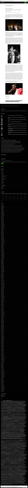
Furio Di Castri (22, 430)
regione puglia (19, 466)
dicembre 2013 (2, 372)
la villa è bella (23, 444)
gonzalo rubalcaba (23, 435)
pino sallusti (24, 464)
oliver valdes (10, 459)
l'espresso (6, 444)
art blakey (15, 408)
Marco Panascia (24, 449)
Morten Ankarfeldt (19, 457)
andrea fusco (22, 405)
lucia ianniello (12, 447)
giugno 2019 (2, 304)
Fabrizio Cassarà (18, 425)
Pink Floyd (8, 464)
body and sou (23, 410)
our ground (8, 460)
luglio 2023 (2, 246)
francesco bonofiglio (18, 427)
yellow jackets (19, 483)
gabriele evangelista (7, 431)
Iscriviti (2, 163)
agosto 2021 (2, 272)
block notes (12, 410)
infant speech (12, 438)
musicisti (2, 186)
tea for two (9, 477)
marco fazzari (15, 449)
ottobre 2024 (2, 226)
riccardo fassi (18, 467)
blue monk (13, 410)
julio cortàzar (7, 443)
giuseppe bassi (8, 435)
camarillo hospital (22, 411)
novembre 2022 (2, 254)
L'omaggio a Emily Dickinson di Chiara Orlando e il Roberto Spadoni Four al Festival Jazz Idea (17, 134)
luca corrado (11, 446)
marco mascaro (20, 449)
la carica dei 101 (8, 444)
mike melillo (17, 455)
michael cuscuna (2, 455)
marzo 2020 (2, 292)
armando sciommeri (4, 408)
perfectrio (11, 462)
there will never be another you (24, 478)
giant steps (5, 434)
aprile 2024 (2, 234)
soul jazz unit (17, 473)
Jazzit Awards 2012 (8, 441)
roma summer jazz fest (3, 470)
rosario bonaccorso (11, 470)
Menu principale (27, 2)
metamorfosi (25, 454)
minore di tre (13, 456)
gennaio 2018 (2, 326)
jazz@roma (2, 2)
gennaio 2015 (2, 355)
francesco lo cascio (12, 429)
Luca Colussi (9, 446)
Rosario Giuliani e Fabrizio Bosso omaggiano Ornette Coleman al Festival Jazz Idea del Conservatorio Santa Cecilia (12, 149)
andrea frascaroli (19, 405)
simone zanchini (5, 473)
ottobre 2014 (2, 359)
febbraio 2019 (2, 309)
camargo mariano (19, 411)
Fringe (11, 430)
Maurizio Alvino (12, 12)
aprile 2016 (2, 343)
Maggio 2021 (2, 276)
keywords (25, 443)
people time (6, 462)
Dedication (4, 419)
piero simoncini (3, 463)
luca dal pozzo (16, 446)
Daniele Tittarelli (6, 417)
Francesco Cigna (14, 428)
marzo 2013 (2, 384)
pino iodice (22, 464)
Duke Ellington (16, 420)
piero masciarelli (24, 462)
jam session (12, 440)
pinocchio (16, 464)
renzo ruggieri (24, 466)
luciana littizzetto (15, 447)
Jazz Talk (2, 182)
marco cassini (2, 449)
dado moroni (5, 416)
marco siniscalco (10, 450)
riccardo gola (25, 467)
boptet (26, 410)
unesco (25, 480)
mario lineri (5, 451)
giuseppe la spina (10, 435)
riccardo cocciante (8, 467)
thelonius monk (11, 478)
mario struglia (14, 451)
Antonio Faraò (8, 407)
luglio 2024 (2, 230)
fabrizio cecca (21, 425)
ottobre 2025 (2, 213)
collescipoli (13, 414)
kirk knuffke (2, 444)
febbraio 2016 (2, 346)
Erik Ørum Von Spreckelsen (22, 423)
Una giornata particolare (17, 480)
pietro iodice (2, 464)
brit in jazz (5, 411)
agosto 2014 (2, 362)
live (3, 445)
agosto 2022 (2, 258)
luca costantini (13, 446)
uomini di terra (13, 481)
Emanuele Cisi (19, 421)
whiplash (6, 483)
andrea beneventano (13, 405)
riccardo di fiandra (15, 467)
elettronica (2, 169)
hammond (23, 436)
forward (9, 427)
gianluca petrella (6, 433)
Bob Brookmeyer (19, 410)
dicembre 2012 (2, 388)
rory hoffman (6, 470)
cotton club (15, 415)
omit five (11, 459)
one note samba (13, 459)
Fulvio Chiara (19, 430)
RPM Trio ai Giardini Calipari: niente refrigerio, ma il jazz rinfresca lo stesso (15, 115)
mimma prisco (4, 456)
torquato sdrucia (16, 479)
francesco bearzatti (14, 427)
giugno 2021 (2, 275)
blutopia (17, 410)
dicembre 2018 (2, 312)
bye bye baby (12, 411)
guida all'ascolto (21, 436)
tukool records (3, 480)
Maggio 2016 (2, 342)
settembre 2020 (2, 287)
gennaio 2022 (2, 267)
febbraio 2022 (2, 266)
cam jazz (24, 411)
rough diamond (21, 470)
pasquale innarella (14, 461)
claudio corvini (18, 413)
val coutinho (16, 481)
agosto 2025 (2, 216)
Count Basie (17, 415)
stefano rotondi (18, 475)
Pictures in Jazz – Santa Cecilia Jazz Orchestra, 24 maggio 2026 (14, 121)
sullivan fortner (8, 101)
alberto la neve (9, 402)
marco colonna (8, 449)
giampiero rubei (24, 432)
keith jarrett (17, 443)
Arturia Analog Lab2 (21, 408)
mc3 (21, 454)
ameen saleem (7, 100)
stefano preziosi (11, 475)
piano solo (20, 462)
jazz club (2, 441)
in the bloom (18, 438)
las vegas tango (19, 444)
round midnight (24, 470)
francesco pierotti (22, 429)
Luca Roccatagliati (8, 447)
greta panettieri (10, 436)
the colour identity (6, 478)
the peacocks (17, 478)
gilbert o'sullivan (11, 434)
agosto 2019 (2, 301)
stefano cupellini (10, 474)
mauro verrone (7, 454)
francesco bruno (22, 427)
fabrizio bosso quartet (14, 425)
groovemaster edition (18, 436)
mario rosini (12, 451)
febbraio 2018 (2, 325)
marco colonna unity (11, 449)
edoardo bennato (2, 421)
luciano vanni (19, 447)
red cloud (17, 466)
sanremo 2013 (16, 471)
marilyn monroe (20, 450)
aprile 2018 (2, 322)
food (7, 427)
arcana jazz (2, 408)
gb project (19, 431)
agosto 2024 (2, 229)
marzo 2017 (2, 334)
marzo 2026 (2, 209)
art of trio (17, 408)
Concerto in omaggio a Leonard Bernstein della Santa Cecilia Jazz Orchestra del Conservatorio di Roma (11, 150)
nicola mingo (15, 458)
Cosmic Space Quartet (12, 415)
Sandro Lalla (11, 471)
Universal (8, 481)
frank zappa (4, 430)
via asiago (24, 481)
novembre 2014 (2, 358)
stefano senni (23, 475)
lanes (14, 444)
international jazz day (15, 438)
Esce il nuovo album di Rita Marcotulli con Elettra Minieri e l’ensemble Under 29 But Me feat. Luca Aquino (11, 145)
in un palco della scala (24, 438)
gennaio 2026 (2, 212)
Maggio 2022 (2, 262)
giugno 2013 (2, 380)
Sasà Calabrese (23, 471)
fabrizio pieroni (23, 425)
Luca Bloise (2, 446)
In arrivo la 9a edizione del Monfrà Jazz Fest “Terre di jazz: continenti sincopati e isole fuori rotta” (11, 142)
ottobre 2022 (2, 255)
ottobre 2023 (2, 242)
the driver (9, 478)
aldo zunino (19, 402)
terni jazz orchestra (16, 477)
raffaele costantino (3, 466)
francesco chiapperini (10, 428)
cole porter (9, 414)
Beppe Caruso (2, 410)
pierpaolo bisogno (6, 463)
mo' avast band (23, 456)
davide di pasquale (10, 418)
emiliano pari (6, 422)
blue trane (15, 410)
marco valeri (12, 450)
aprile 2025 (2, 221)
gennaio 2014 (2, 371)
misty (21, 456)
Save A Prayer (26, 471)
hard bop (25, 436)
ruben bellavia (5, 471)
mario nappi (7, 451)
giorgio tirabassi (24, 434)
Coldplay (7, 414)
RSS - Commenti (2, 396)
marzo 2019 (2, 308)
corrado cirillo (6, 415)
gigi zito (9, 434)
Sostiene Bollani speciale (12, 473)
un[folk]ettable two (10, 481)
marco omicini (22, 449)
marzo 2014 (2, 368)
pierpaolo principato (14, 463)
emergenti (25, 421)
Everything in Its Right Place (3, 424)
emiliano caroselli (3, 422)
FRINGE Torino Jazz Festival (14, 430)
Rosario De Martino (15, 470)
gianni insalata (16, 433)
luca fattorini (20, 446)
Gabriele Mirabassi (10, 431)
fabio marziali (23, 424)
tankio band (2, 477)
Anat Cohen (2, 405)
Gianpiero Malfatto (2, 434)
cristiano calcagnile (2, 416)
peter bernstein (13, 462)
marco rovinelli (5, 450)
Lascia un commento (17, 12)
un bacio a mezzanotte (21, 480)
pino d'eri (17, 464)
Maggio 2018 (2, 321)
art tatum (19, 408)
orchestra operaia (20, 459)
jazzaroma (23, 440)
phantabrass (16, 462)
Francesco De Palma (18, 428)
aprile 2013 (2, 383)
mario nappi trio (9, 451)
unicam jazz (2, 481)
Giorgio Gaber (21, 434)
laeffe (9, 444)
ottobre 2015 (2, 347)
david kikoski (24, 418)
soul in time (15, 473)
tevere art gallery (21, 477)
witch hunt (9, 483)
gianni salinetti (18, 433)
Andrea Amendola (4, 405)
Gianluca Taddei (9, 433)
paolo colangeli (21, 460)
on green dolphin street (17, 459)
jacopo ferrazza (9, 440)
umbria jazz (14, 480)
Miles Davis (23, 455)
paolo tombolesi (3, 461)
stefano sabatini (21, 475)
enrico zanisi (5, 423)
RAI (7, 466)
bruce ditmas (7, 411)
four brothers (11, 427)
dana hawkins (11, 416)
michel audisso (7, 455)
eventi (10, 8)
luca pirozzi (5, 447)
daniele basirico (19, 416)
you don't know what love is (24, 483)
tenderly (13, 477)
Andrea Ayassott (9, 405)
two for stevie (6, 480)
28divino (4, 400)
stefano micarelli (5, 475)
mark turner (16, 451)
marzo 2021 (2, 279)
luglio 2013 (2, 379)
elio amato (15, 421)
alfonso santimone (5, 404)
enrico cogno (15, 422)
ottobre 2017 (2, 329)
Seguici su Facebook (3, 154)
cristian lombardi (24, 415)
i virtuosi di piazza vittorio (3, 440)
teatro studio (11, 477)
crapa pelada (19, 415)
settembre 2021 (2, 271)
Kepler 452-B (22, 443)
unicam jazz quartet (4, 481)
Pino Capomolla (13, 464)
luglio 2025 (2, 217)
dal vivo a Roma (7, 8)
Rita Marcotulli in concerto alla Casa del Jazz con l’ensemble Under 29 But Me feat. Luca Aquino (11, 141)
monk (8, 457)
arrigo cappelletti (13, 408)
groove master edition (14, 436)
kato (15, 443)
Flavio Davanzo (2, 427)
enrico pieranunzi (24, 422)
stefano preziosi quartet (15, 475)
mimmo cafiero (7, 456)
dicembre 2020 (2, 283)
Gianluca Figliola (3, 433)
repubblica (2, 467)
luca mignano (25, 446)
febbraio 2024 (2, 237)
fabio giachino (20, 424)
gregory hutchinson (7, 436)
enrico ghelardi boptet (21, 422)
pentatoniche (4, 462)
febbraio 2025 (2, 222)
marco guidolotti (17, 449)
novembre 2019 (2, 297)
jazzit (5, 441)
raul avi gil (12, 466)
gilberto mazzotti (14, 434)
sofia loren (9, 473)
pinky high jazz (10, 464)
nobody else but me (2, 459)
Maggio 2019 (2, 305)
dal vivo (2, 177)
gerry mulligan (9, 432)
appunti (2, 173)
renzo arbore (22, 466)
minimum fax (10, 456)
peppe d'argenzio (8, 462)
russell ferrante (7, 471)
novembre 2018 (2, 313)
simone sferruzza (2, 473)
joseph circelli (2, 443)
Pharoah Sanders (18, 462)
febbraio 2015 (2, 354)
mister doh (20, 456)
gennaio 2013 (2, 387)
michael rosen (5, 455)
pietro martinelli (5, 464)
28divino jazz (9, 400)
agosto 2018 (2, 317)
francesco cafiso (6, 428)
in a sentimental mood (17, 437)
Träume (1, 480)
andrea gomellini (24, 405)
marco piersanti (2, 450)
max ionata (18, 454)
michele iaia (10, 455)
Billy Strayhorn (8, 410)
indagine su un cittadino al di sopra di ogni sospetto (6, 438)
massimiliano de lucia (3, 452)
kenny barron (19, 443)
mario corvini (2, 451)
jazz (12, 8)
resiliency (4, 467)
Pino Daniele (19, 464)
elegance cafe (10, 421)
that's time (23, 477)
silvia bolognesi (15, 472)
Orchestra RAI (23, 459)
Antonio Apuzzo (5, 407)
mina (8, 456)
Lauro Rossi (21, 444)
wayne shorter (22, 482)
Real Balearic (15, 466)
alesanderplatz (21, 402)
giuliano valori (5, 435)
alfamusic (2, 404)
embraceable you (23, 421)
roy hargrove (20, 100)
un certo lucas (24, 480)
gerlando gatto (6, 432)
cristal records (21, 415)
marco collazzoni (4, 449)
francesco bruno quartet (3, 428)
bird (10, 410)
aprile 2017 (2, 333)
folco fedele (6, 427)
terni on (19, 477)
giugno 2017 (2, 330)
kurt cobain (4, 444)
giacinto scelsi (12, 432)
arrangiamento (10, 408)
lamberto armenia (12, 444)
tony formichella (3, 479)
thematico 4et (14, 478)
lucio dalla (22, 447)
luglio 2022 (2, 259)
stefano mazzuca (2, 475)
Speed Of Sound (23, 473)
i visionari (6, 440)
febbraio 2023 (2, 250)
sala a (9, 471)
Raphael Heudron (9, 466)
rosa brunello (8, 470)
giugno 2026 (2, 205)
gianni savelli (21, 433)
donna (5, 420)
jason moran (16, 440)
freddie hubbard (9, 430)
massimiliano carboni (24, 451)
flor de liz (4, 427)
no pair (4, 459)
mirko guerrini (17, 456)
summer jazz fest (13, 101)
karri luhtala (14, 443)
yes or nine (21, 483)
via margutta (17, 101)
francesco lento (8, 429)
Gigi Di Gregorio (7, 434)
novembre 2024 (2, 225)
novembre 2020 (2, 284)
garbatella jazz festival (17, 431)
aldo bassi (17, 402)
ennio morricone (8, 422)
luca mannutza (22, 446)
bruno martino (10, 411)
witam (7, 483)
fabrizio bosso (10, 425)
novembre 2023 (2, 241)
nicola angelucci (7, 458)
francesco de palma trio (22, 428)
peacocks (2, 462)
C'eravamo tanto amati (15, 411)
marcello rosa (23, 448)
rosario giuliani (18, 470)
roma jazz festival (18, 469)
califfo (17, 411)
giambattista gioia (18, 432)
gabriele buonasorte (3, 431)
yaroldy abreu (14, 483)
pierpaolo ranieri (19, 463)
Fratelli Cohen (7, 430)
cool (1, 415)
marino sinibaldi (22, 450)
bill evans (6, 410)
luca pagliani (2, 447)
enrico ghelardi (17, 422)
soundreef (21, 473)
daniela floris (13, 416)
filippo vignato (15, 426)
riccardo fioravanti (22, 467)
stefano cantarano (3, 474)
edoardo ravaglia (5, 421)
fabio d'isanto (14, 424)
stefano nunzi (8, 475)
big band (4, 410)
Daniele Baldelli (16, 416)
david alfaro (2, 418)
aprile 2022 (2, 263)
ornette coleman (3, 460)
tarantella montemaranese (6, 477)
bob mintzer (21, 410)
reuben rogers (6, 467)
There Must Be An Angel (20, 478)
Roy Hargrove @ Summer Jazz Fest (13, 10)
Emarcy (20, 421)
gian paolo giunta (23, 433)
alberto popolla (15, 402)
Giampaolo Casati (21, 432)
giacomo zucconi (15, 432)
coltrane (15, 414)
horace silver (2, 437)
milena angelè (19, 455)
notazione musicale (7, 459)
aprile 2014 (2, 367)
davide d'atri (7, 418)
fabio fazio (16, 424)
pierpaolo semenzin (22, 463)
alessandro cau (24, 402)
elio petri (17, 421)
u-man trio (8, 480)
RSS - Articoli (2, 395)
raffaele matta (6, 466)
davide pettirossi (21, 418)
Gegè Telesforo (22, 431)
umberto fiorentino (11, 480)
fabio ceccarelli (11, 424)
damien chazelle (8, 416)
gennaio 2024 (2, 238)
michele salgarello (12, 455)
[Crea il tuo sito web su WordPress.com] (14, 1)
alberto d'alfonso (7, 402)
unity (6, 481)
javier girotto (19, 440)
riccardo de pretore (11, 467)
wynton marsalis (11, 483)
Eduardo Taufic (8, 421)
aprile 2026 (2, 208)
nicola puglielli (19, 458)
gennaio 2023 (2, 251)
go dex (20, 435)
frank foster (2, 430)
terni (14, 477)
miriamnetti (15, 456)
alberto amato (4, 402)
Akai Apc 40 (2, 402)
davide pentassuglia (18, 418)
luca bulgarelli (4, 446)
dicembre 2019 (2, 296)
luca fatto (18, 446)
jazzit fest (20, 441)
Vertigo (22, 481)
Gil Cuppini (17, 434)
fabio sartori (2, 425)
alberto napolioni (12, 402)
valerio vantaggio (19, 481)
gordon (25, 435)
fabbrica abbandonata (8, 424)
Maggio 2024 (2, 233)
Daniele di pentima (24, 416)
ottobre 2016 (2, 338)
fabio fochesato (18, 424)
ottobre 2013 (2, 375)
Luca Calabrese (6, 446)
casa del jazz (9, 412)
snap (7, 473)
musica (25, 457)
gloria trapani (18, 435)
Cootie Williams (3, 415)
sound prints (19, 473)
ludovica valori (24, 447)
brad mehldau (2, 411)
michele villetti (15, 455)
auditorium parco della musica (12, 409)
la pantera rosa (16, 444)
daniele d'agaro (22, 416)
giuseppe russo (13, 435)
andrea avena (7, 405)
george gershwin (2, 432)
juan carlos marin (4, 443)
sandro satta (13, 471)
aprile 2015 (2, 351)
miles (21, 455)
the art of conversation (3, 478)
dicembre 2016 (2, 337)
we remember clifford (3, 483)
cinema (2, 174)
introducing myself (20, 438)
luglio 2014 (2, 363)
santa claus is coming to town (19, 471)
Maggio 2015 (2, 350)
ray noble (13, 466)
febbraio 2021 (2, 280)
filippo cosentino (12, 426)
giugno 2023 (2, 247)
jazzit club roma (17, 441)
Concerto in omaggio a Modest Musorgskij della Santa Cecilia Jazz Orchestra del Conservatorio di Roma (11, 146)
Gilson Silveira (19, 434)
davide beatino (4, 418)
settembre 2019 (2, 300)
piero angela (22, 462)
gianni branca (11, 433)
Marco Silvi (8, 450)
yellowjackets (16, 483)
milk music (2, 456)
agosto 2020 (2, 288)
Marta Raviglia (18, 451)
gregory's (4, 436)
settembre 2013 (2, 376)
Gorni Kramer (2, 436)
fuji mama (17, 430)
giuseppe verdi (16, 435)
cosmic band (8, 415)
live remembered (3, 185)
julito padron (10, 443)
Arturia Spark (24, 408)
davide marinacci (15, 418)
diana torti (8, 419)
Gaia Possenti (13, 431)
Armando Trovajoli (7, 408)
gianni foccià (14, 433)
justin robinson (12, 100)
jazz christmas (25, 440)
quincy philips (16, 100)
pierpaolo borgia (9, 463)
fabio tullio (7, 425)
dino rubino (18, 419)
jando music (14, 440)
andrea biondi (16, 405)
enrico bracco (12, 422)
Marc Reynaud (16, 450)
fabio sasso (5, 425)
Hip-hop (2, 170)
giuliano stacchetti (2, 435)
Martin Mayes (21, 451)
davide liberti (13, 418)
